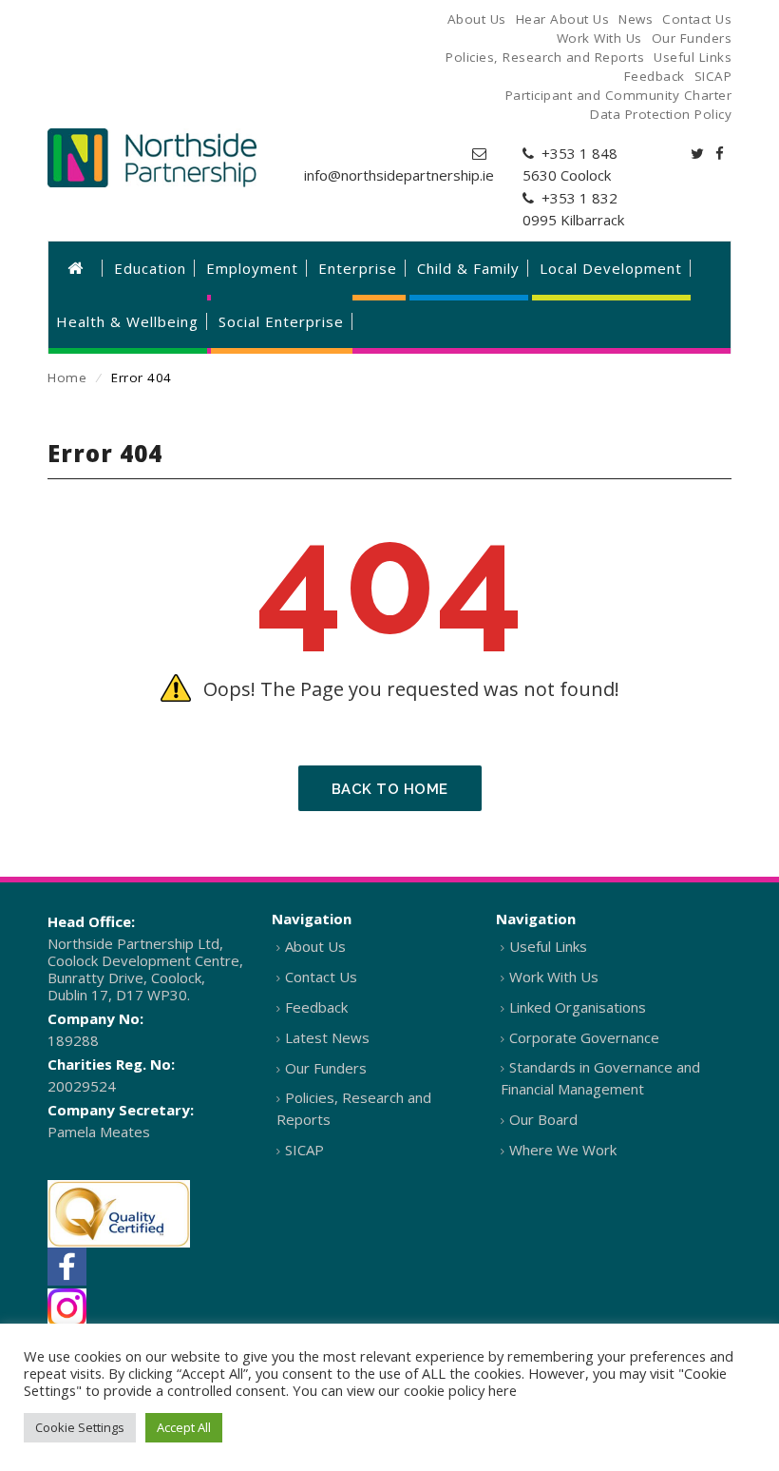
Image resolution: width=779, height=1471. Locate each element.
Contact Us (321, 976)
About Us (315, 946)
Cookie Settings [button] (79, 1427)
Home (67, 377)
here (502, 1390)
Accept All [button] (184, 1427)
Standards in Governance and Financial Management (600, 1077)
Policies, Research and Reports (353, 1108)
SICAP (304, 1149)
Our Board (543, 1119)
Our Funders (326, 1067)
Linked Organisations (577, 1006)
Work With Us (553, 976)
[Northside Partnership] (152, 157)
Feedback (316, 1006)
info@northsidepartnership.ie (399, 174)
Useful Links (548, 946)
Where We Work (563, 1149)
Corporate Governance (584, 1037)
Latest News (327, 1037)
